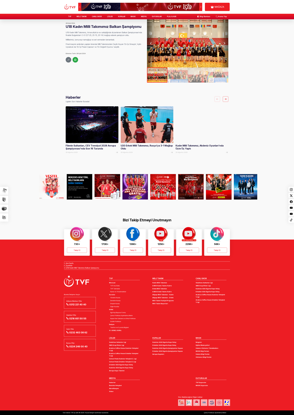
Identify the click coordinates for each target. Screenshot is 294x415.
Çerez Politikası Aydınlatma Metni (121, 315)
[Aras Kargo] (161, 186)
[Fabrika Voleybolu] (181, 402)
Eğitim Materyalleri (203, 345)
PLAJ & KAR (171, 16)
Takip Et (77, 250)
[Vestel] (49, 186)
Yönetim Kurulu (115, 297)
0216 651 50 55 (77, 318)
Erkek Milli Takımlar (159, 289)
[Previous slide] (151, 43)
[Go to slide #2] (177, 75)
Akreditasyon (114, 388)
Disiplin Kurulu (115, 303)
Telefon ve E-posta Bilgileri (119, 327)
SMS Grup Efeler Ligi (203, 286)
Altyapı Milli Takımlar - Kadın (163, 295)
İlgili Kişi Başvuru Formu (118, 312)
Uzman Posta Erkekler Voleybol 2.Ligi (122, 362)
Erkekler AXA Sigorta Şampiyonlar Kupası (167, 351)
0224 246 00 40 (78, 346)
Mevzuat (112, 283)
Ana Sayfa (69, 263)
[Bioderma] (105, 186)
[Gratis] (133, 186)
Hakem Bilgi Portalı (202, 354)
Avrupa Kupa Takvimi (116, 371)
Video (111, 391)
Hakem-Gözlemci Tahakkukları (207, 348)
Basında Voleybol (115, 385)
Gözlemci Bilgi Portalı (203, 357)
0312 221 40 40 (77, 304)
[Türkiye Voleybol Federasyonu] (70, 6)
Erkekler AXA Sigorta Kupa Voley (207, 292)
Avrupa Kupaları (158, 354)
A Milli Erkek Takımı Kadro (162, 292)
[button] (200, 7)
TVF (69, 16)
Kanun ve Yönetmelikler (118, 292)
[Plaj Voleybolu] (189, 402)
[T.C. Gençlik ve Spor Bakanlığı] (219, 402)
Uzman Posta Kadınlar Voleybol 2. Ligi (123, 359)
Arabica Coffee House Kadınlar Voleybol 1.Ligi (210, 296)
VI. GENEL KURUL (115, 330)
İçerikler (69, 265)
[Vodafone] (189, 186)
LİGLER (110, 16)
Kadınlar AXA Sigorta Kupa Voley (208, 289)
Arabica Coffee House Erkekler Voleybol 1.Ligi (210, 301)
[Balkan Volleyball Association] (211, 402)
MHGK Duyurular (202, 385)
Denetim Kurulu (115, 300)
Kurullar (112, 295)
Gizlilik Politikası (115, 321)
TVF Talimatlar (115, 289)
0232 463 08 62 (78, 332)
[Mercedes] (77, 186)
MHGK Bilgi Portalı (202, 351)
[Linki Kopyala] (68, 59)
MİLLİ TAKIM (81, 16)
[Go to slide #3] (198, 75)
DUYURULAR (157, 16)
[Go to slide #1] (157, 75)
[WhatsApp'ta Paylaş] (75, 59)
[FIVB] (204, 402)
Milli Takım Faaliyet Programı (163, 300)
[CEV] (227, 402)
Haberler (112, 382)
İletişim (111, 324)
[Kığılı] (244, 186)
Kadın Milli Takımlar (159, 283)
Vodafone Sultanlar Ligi (204, 283)
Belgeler (199, 342)
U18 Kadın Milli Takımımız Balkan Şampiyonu (82, 268)
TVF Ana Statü (115, 286)
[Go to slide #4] (218, 75)
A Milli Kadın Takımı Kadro (162, 286)
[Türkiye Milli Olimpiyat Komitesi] (196, 402)
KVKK (111, 309)
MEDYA (144, 16)
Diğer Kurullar (114, 306)
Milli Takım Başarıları (160, 303)
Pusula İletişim (89, 413)
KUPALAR (121, 16)
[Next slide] (224, 43)
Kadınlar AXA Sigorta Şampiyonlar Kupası (167, 348)
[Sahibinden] (216, 186)
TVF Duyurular (201, 382)
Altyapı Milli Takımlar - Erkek (162, 297)
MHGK (133, 16)
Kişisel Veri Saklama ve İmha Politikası (123, 318)
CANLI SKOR (97, 16)
